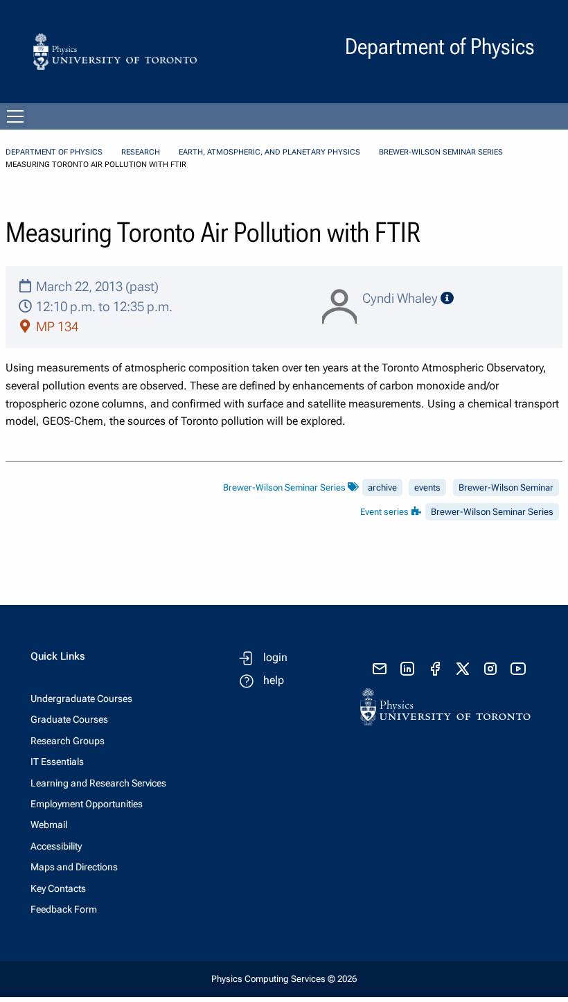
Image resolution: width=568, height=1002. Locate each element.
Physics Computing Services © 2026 (284, 979)
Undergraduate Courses (81, 698)
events (427, 487)
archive (382, 487)
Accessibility (56, 846)
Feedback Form (63, 909)
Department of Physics (54, 152)
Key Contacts (58, 888)
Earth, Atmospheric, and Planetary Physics (269, 152)
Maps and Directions (74, 866)
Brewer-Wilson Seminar (506, 487)
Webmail (48, 824)
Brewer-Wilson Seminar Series (441, 152)
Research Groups (67, 740)
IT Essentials (57, 761)
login (275, 657)
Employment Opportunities (86, 803)
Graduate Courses (69, 719)
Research (140, 152)
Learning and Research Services (98, 783)
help (273, 680)
